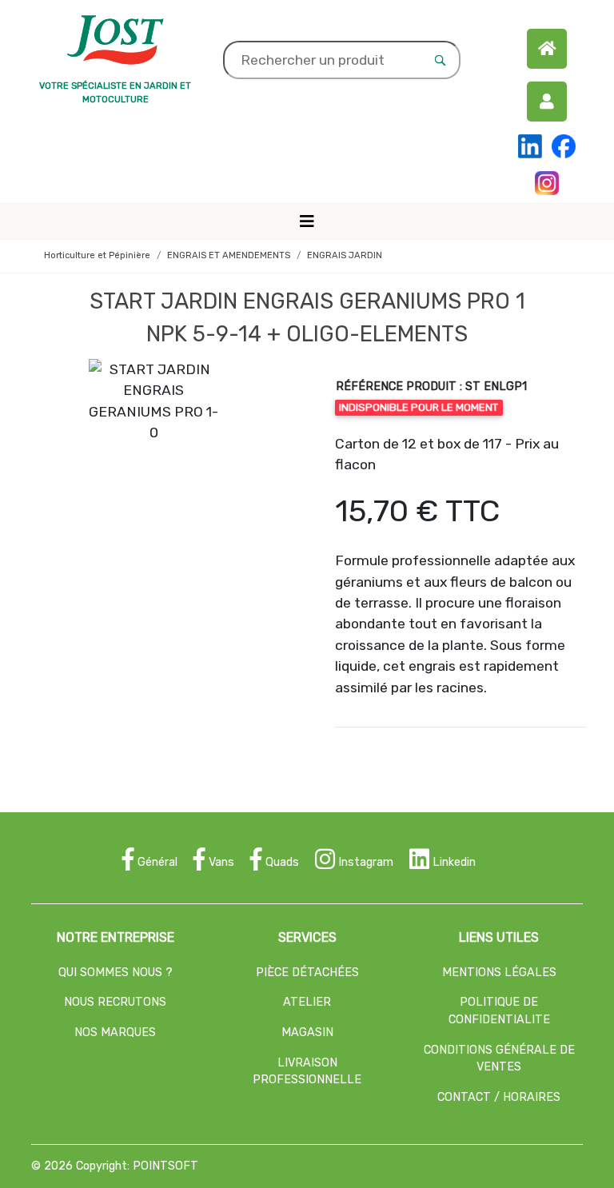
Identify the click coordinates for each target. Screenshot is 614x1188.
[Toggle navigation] (307, 221)
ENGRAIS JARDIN (344, 255)
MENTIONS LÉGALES (499, 972)
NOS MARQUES (115, 1032)
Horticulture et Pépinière (97, 255)
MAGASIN (307, 1032)
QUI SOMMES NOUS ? (115, 972)
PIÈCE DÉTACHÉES (307, 972)
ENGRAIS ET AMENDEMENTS (228, 255)
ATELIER (307, 1002)
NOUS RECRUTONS (115, 1002)
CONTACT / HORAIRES (498, 1097)
